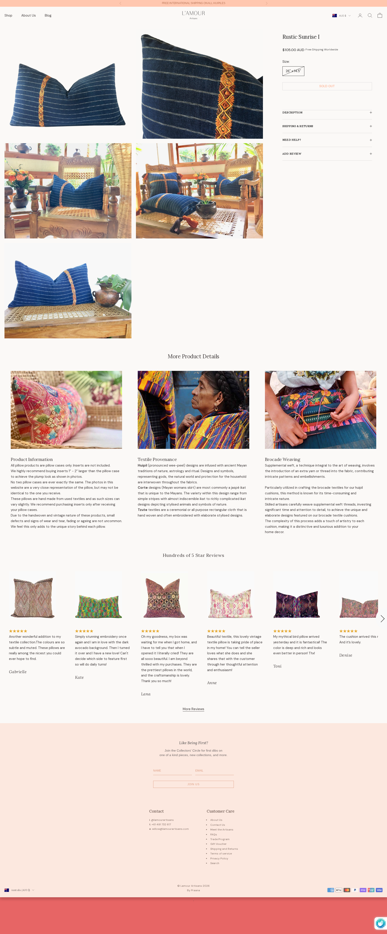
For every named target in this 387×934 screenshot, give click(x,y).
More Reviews (193, 709)
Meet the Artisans (221, 829)
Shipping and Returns (224, 849)
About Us (28, 15)
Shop (8, 15)
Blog (48, 15)
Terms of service (221, 853)
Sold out (327, 86)
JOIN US (193, 784)
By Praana (193, 890)
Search (214, 863)
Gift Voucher (218, 844)
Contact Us (217, 825)
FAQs (213, 834)
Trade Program (220, 839)
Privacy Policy (219, 858)
